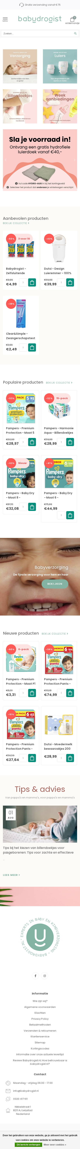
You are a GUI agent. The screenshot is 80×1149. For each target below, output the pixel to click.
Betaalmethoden (40, 1025)
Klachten (40, 1013)
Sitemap (40, 1042)
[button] (6, 160)
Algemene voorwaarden (40, 1007)
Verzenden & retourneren (40, 1031)
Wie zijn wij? (40, 1001)
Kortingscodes (40, 1048)
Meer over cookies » (55, 1144)
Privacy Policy (40, 1019)
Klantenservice (40, 1036)
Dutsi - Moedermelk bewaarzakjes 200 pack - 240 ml (58, 748)
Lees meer (11, 875)
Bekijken (55, 584)
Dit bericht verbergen (28, 1144)
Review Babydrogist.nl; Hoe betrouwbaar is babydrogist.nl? (40, 1062)
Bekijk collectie (15, 223)
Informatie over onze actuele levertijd (40, 1054)
